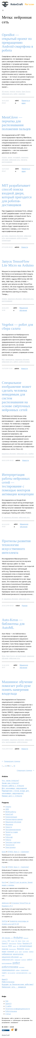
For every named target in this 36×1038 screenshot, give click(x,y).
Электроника (10, 847)
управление (24, 970)
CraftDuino (4, 941)
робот (16, 94)
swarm (14, 946)
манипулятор (9, 359)
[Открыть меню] (3, 10)
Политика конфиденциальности (17, 1009)
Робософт (9, 837)
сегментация (6, 240)
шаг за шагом (11, 973)
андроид (5, 949)
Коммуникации (11, 817)
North (4, 882)
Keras (3, 656)
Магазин (30, 4)
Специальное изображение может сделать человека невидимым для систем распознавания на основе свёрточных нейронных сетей (16, 396)
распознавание (7, 162)
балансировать (12, 949)
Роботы (8, 840)
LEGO (27, 941)
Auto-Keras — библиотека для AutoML (13, 624)
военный (10, 951)
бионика (20, 949)
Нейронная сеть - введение (14, 987)
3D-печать (5, 91)
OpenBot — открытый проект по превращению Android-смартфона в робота (17, 42)
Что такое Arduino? (10, 781)
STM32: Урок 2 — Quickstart (18, 852)
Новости (24, 247)
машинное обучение (16, 236)
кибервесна (7, 954)
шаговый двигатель (22, 973)
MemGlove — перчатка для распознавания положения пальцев (16, 123)
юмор (3, 975)
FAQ (6, 1001)
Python (19, 943)
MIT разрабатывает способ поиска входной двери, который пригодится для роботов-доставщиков (17, 195)
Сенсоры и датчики (12, 842)
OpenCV (5, 943)
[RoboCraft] (16, 1030)
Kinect (23, 941)
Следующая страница (25, 770)
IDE (16, 941)
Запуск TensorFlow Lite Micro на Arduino (18, 263)
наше (21, 957)
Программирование (13, 830)
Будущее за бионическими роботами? (18, 984)
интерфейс (16, 157)
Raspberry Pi (27, 943)
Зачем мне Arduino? (10, 783)
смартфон (21, 94)
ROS (3, 359)
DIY (9, 941)
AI (2, 517)
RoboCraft (16, 4)
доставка (5, 236)
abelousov (5, 903)
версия (27, 949)
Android (12, 91)
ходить (4, 973)
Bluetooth (26, 938)
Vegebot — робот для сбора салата (17, 326)
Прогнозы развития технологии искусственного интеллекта (16, 547)
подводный (17, 959)
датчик (16, 951)
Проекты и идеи (11, 832)
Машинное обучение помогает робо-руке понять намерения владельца (17, 687)
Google (13, 941)
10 (14, 766)
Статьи (8, 1014)
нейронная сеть (7, 94)
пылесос (23, 959)
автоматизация (21, 656)
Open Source (26, 91)
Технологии (9, 845)
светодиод (21, 967)
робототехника (22, 238)
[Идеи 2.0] (12, 1030)
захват (10, 157)
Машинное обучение (13, 822)
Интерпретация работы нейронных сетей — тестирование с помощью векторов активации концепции (18, 484)
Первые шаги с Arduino (12, 796)
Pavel (4, 867)
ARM (7, 809)
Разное (24, 606)
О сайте (8, 1006)
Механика (9, 824)
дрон (20, 951)
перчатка (24, 160)
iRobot (19, 941)
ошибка (31, 454)
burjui (4, 852)
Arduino (18, 91)
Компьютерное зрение (14, 819)
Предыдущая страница (11, 761)
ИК (18, 946)
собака (18, 970)
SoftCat (5, 921)
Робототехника (8, 982)
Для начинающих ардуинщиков (14, 788)
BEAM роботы (10, 812)
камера (31, 951)
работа (16, 362)
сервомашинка (8, 970)
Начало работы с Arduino (13, 786)
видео (4, 951)
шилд (29, 973)
